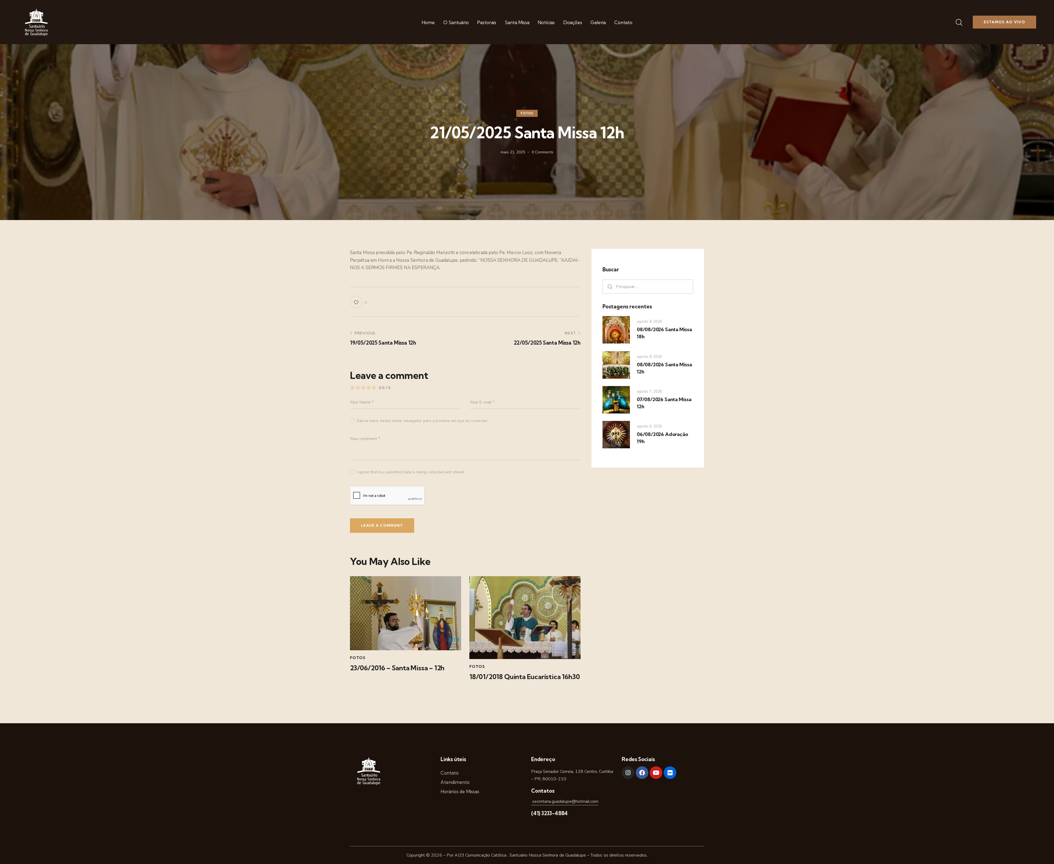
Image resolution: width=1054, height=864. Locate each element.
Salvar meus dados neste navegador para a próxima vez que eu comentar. (423, 420)
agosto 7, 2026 (649, 391)
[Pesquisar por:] (647, 286)
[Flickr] (670, 772)
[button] (358, 302)
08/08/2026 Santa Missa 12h (664, 368)
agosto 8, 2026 (649, 321)
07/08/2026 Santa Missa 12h (664, 403)
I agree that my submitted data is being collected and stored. (411, 472)
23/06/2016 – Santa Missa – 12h (397, 668)
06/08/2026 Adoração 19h (662, 437)
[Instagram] (628, 772)
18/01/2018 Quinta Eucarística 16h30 (524, 677)
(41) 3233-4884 (549, 813)
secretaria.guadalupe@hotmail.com (564, 801)
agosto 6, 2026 (649, 426)
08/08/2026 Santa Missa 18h (664, 333)
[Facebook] (642, 772)
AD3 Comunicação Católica (481, 855)
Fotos (527, 114)
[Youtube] (656, 772)
